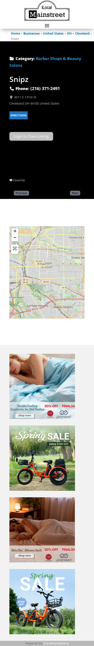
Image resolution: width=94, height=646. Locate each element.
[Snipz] (47, 266)
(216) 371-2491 (45, 88)
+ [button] (15, 231)
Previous (21, 193)
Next (75, 193)
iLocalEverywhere (56, 643)
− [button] (15, 237)
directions (18, 115)
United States (53, 33)
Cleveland (82, 33)
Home (15, 33)
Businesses (31, 33)
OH (69, 33)
